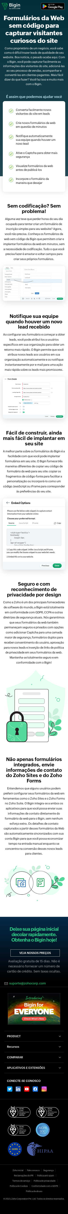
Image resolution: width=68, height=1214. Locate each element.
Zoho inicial (18, 1170)
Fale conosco (33, 1170)
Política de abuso (34, 1191)
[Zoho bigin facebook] (35, 1089)
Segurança (48, 1170)
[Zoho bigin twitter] (9, 1089)
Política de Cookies (19, 1186)
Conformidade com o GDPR (45, 1186)
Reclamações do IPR (23, 1176)
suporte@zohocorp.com (27, 983)
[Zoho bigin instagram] (44, 1089)
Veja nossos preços (35, 953)
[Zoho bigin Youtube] (26, 1089)
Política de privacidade (44, 1181)
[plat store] (53, 6)
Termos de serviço (21, 1181)
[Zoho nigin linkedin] (18, 1089)
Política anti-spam (45, 1176)
